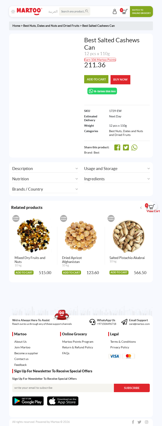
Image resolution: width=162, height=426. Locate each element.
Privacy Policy (119, 347)
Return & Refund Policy (77, 347)
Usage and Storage (100, 169)
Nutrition (20, 179)
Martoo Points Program (77, 341)
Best (96, 152)
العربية (53, 11)
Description (22, 169)
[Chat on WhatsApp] (102, 90)
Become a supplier (26, 353)
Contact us (21, 359)
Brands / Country (27, 189)
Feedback (20, 364)
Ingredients (94, 179)
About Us (20, 341)
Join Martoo (22, 347)
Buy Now (120, 79)
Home (16, 25)
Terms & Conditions (123, 341)
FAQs (65, 353)
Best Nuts (29, 25)
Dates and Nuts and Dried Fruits (58, 25)
